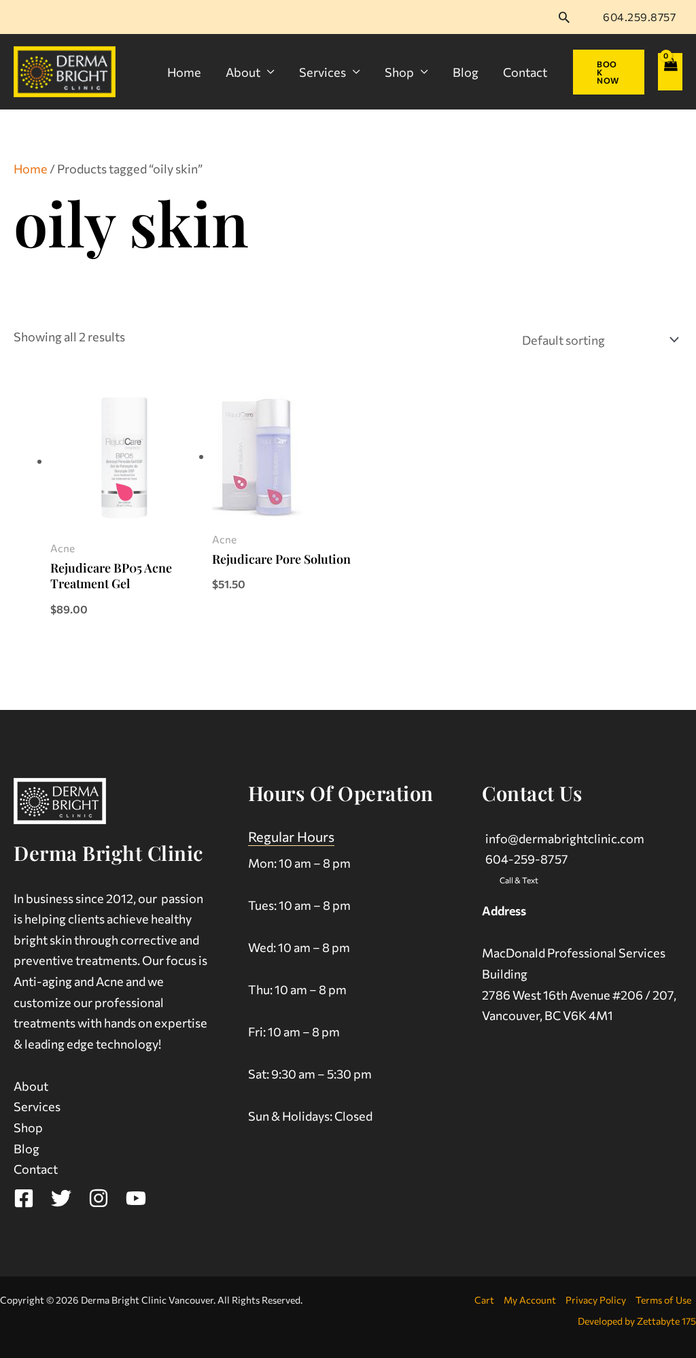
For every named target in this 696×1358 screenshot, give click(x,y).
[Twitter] (61, 1198)
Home (184, 72)
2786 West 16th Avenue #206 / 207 (578, 994)
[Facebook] (24, 1198)
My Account (530, 1300)
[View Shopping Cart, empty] (670, 71)
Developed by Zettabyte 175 (637, 1321)
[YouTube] (136, 1198)
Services (322, 72)
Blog (465, 72)
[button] (564, 17)
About (243, 72)
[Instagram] (98, 1198)
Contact (525, 72)
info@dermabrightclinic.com (564, 838)
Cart (484, 1300)
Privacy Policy (596, 1300)
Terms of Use (663, 1300)
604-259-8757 (526, 858)
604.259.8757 (639, 16)
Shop (399, 72)
